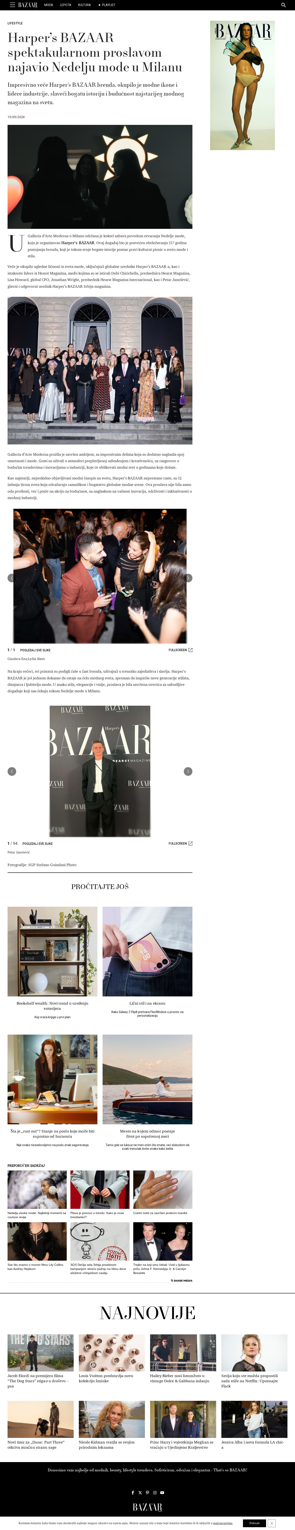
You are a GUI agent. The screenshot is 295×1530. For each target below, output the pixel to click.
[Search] (284, 5)
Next (188, 578)
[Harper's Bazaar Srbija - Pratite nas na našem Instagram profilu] (155, 1493)
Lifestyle (15, 23)
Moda (48, 5)
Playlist (109, 5)
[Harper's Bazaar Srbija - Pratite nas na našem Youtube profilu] (162, 1493)
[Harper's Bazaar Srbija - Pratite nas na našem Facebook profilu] (132, 1493)
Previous (12, 578)
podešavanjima (222, 1523)
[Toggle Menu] (12, 5)
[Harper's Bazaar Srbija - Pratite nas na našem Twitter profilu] (140, 1493)
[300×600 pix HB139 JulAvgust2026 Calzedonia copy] (242, 85)
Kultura (84, 5)
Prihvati (254, 1523)
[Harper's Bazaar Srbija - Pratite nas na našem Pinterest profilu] (147, 1493)
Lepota (65, 5)
